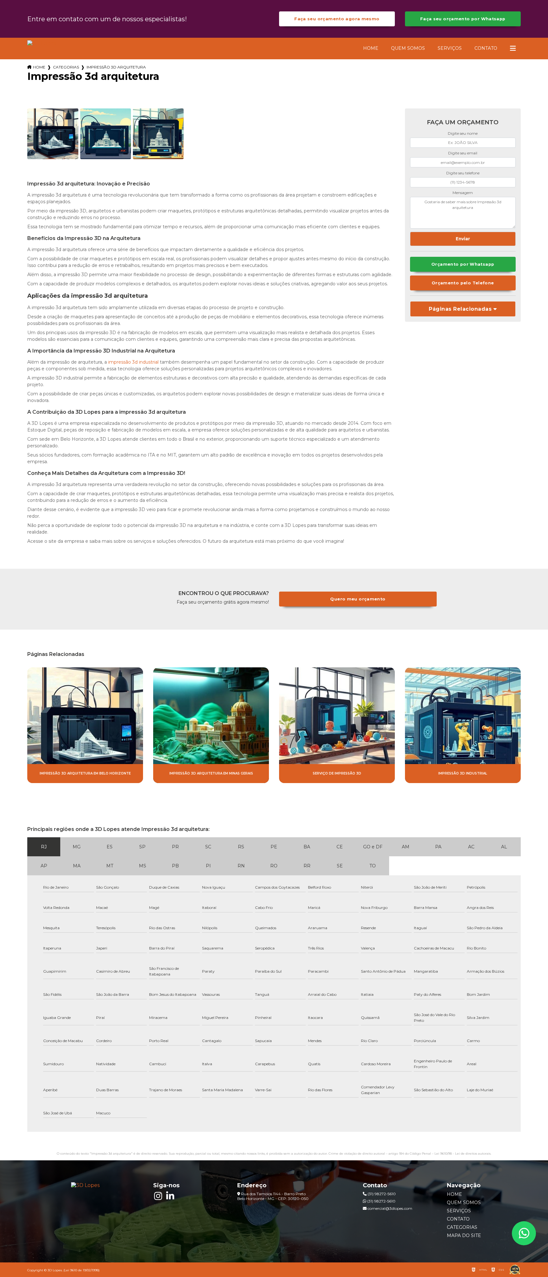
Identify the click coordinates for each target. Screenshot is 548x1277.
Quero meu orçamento (357, 599)
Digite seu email (462, 153)
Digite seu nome (463, 133)
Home (39, 67)
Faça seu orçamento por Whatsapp (463, 18)
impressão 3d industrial (133, 362)
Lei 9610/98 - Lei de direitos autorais (462, 1153)
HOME (370, 48)
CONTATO (485, 48)
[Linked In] (170, 1196)
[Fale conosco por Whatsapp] (524, 1233)
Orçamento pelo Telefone (463, 283)
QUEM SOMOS (408, 48)
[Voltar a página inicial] (41, 43)
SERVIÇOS (450, 48)
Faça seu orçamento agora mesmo (336, 18)
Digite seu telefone (463, 173)
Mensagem (463, 192)
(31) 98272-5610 (381, 1193)
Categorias (66, 67)
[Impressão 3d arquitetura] (52, 133)
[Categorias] (513, 48)
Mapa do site (464, 1235)
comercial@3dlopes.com (389, 1208)
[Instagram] (158, 1196)
